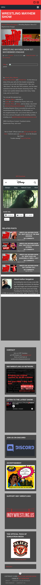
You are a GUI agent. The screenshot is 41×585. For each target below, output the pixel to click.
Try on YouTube (26, 138)
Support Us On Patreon (21, 580)
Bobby (5, 80)
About (7, 580)
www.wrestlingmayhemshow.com (15, 106)
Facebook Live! (26, 355)
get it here (23, 134)
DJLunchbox (11, 80)
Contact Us (21, 583)
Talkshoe (7, 99)
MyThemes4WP (24, 578)
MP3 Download (20, 176)
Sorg (4, 64)
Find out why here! (20, 559)
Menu (3, 7)
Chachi (7, 77)
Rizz (11, 77)
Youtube (7, 104)
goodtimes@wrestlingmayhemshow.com (24, 117)
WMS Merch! (9, 583)
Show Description (12, 24)
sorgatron (10, 55)
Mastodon (9, 566)
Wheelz (15, 77)
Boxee (18, 104)
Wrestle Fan (22, 80)
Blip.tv (13, 99)
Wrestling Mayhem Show (18, 15)
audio (7, 101)
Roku (12, 104)
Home (3, 24)
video (12, 101)
